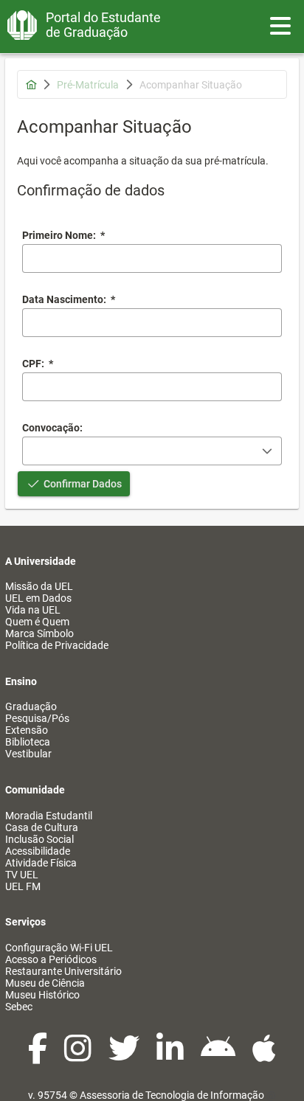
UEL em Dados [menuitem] (38, 598)
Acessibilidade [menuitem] (37, 851)
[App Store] (264, 1056)
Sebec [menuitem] (18, 1007)
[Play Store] (219, 1056)
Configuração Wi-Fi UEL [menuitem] (59, 948)
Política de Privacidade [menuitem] (56, 645)
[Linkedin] (171, 1056)
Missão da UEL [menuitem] (39, 586)
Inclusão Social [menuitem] (39, 839)
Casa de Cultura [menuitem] (41, 827)
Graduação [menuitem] (31, 706)
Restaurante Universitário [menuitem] (63, 971)
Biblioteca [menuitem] (27, 742)
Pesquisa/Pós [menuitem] (37, 718)
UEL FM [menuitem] (23, 886)
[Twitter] (125, 1056)
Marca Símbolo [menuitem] (39, 633)
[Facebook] (38, 1056)
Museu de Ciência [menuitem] (45, 983)
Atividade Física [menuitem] (41, 863)
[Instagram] (79, 1056)
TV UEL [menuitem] (21, 875)
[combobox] (152, 322)
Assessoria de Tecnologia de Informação (172, 1095)
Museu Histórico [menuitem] (42, 995)
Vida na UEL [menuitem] (33, 610)
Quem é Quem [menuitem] (37, 622)
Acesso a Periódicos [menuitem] (51, 959)
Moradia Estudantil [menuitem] (48, 816)
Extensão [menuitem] (26, 730)
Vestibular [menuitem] (28, 754)
